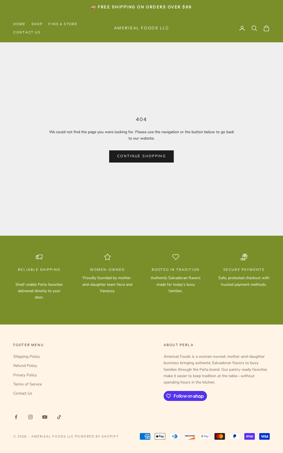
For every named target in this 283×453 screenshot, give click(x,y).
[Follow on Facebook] (16, 417)
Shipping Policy (26, 356)
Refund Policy (25, 365)
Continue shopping (141, 156)
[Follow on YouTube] (45, 417)
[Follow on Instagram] (30, 417)
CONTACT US (27, 32)
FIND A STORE (63, 24)
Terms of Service (27, 384)
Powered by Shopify (97, 436)
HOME (19, 24)
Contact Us (22, 393)
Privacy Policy (25, 375)
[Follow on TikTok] (59, 417)
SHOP (37, 24)
